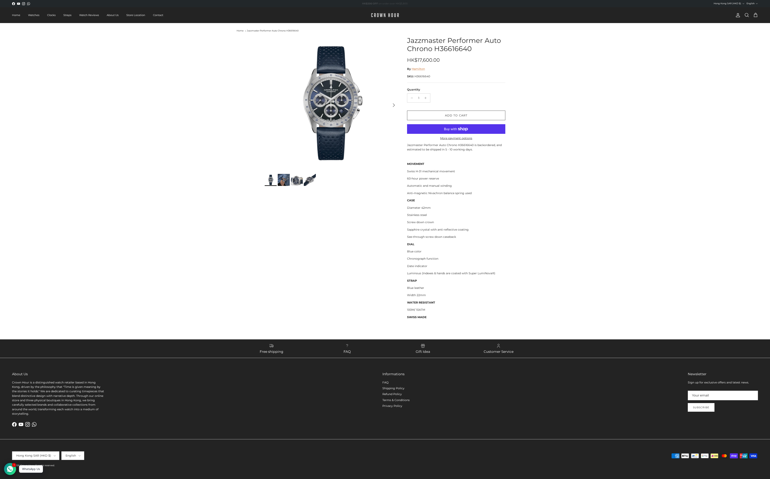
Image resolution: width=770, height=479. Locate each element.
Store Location (135, 15)
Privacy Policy (392, 406)
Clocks (51, 15)
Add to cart (456, 115)
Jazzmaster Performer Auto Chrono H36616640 (273, 30)
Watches (33, 15)
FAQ (385, 382)
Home (16, 15)
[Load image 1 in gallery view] (331, 103)
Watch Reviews (89, 15)
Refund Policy (392, 394)
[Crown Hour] (385, 15)
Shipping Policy (393, 388)
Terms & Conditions (396, 400)
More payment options (456, 138)
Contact (158, 15)
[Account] (737, 15)
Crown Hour (26, 465)
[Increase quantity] (426, 98)
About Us (113, 15)
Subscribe (701, 407)
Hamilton (418, 69)
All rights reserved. (44, 465)
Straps (67, 15)
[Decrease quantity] (410, 98)
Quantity (413, 89)
